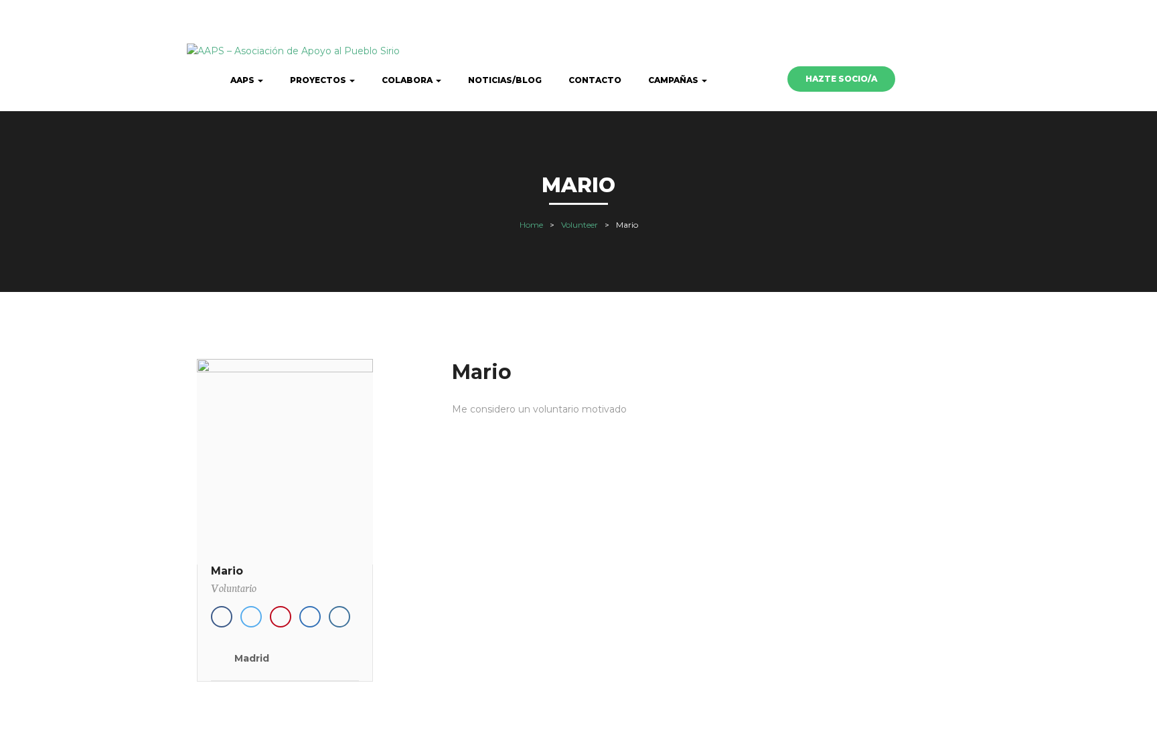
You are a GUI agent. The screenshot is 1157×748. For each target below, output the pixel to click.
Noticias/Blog (505, 80)
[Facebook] (221, 616)
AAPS (243, 80)
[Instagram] (339, 616)
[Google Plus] (280, 616)
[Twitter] (251, 616)
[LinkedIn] (310, 616)
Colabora (408, 80)
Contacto (594, 80)
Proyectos (319, 80)
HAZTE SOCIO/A (841, 79)
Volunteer (579, 225)
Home (531, 225)
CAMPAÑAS (674, 80)
